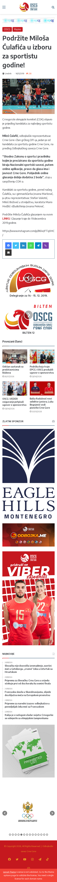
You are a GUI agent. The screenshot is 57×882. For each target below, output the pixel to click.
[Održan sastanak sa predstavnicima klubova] (14, 356)
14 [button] (47, 835)
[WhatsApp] (31, 245)
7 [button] (27, 835)
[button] (4, 813)
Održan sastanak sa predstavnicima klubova (12, 369)
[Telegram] (38, 245)
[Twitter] (16, 245)
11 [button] (38, 835)
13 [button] (44, 835)
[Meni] (4, 8)
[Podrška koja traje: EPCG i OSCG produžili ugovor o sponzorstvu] (42, 356)
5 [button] (21, 835)
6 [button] (24, 835)
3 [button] (16, 835)
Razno (17, 29)
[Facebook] (8, 245)
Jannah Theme (9, 872)
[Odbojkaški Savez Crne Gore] (28, 7)
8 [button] (30, 835)
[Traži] (53, 8)
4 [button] (18, 835)
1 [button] (10, 835)
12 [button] (41, 835)
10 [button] (36, 835)
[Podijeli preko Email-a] (8, 252)
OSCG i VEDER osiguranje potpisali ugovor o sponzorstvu (14, 401)
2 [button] (13, 835)
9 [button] (33, 835)
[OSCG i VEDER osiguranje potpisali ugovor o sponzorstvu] (14, 388)
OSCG (7, 29)
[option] (28, 811)
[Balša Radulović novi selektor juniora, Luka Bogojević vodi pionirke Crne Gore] (42, 388)
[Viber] (45, 245)
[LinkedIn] (23, 245)
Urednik (8, 73)
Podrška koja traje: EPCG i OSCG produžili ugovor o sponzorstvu (42, 369)
